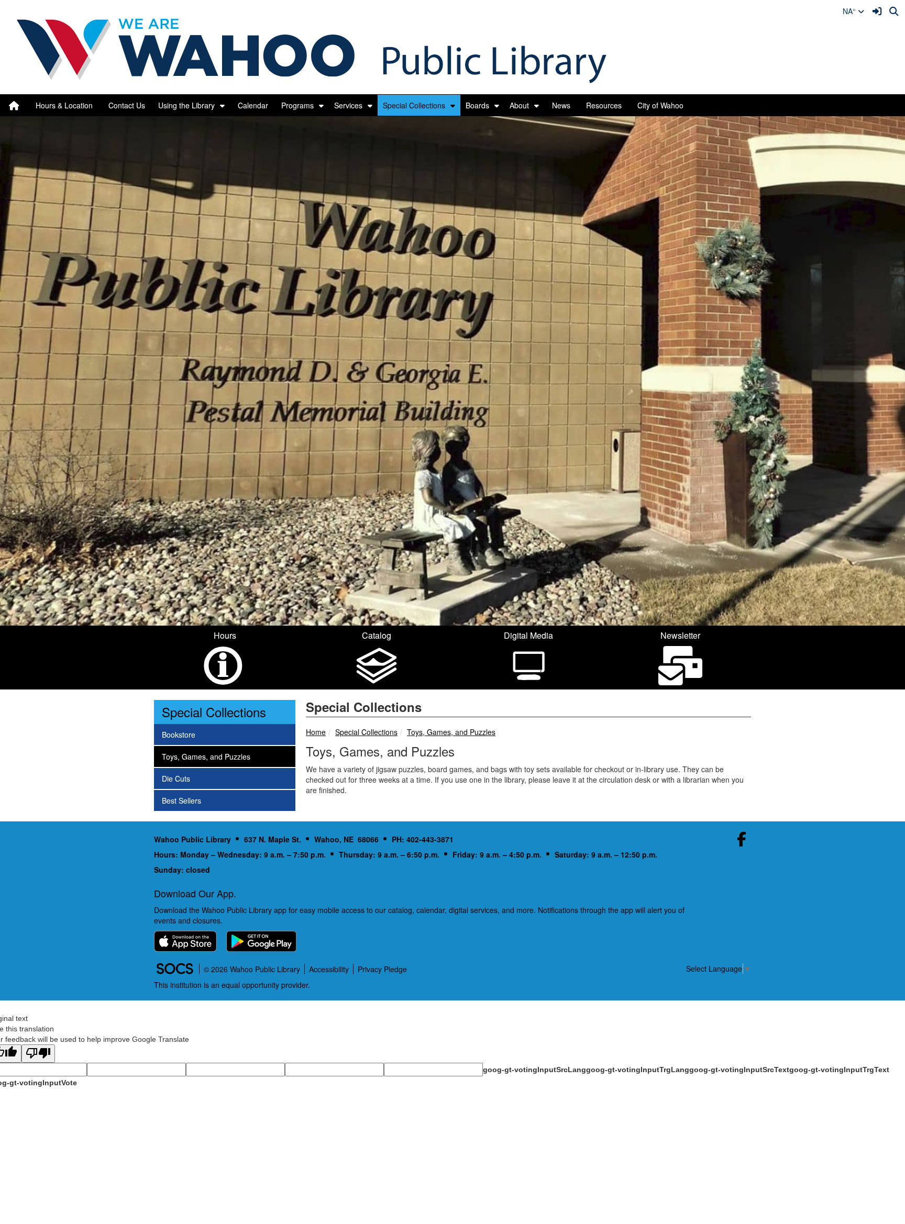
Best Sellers (181, 800)
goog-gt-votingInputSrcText (739, 1069)
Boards (477, 105)
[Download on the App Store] (185, 941)
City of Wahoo (660, 105)
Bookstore (178, 734)
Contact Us (126, 105)
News (561, 105)
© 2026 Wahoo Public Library (252, 969)
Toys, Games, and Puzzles (451, 732)
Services (348, 105)
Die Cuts (175, 778)
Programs (297, 105)
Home (316, 732)
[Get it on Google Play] (261, 941)
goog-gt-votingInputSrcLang (534, 1069)
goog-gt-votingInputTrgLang (637, 1069)
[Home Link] (14, 105)
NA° (850, 11)
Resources (604, 105)
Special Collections (414, 105)
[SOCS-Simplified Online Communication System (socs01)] (174, 969)
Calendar (253, 105)
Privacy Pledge (382, 969)
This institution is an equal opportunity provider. (232, 985)
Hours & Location (64, 105)
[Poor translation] (38, 1053)
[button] (222, 105)
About (519, 105)
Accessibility (329, 969)
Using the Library (186, 105)
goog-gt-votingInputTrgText (839, 1069)
